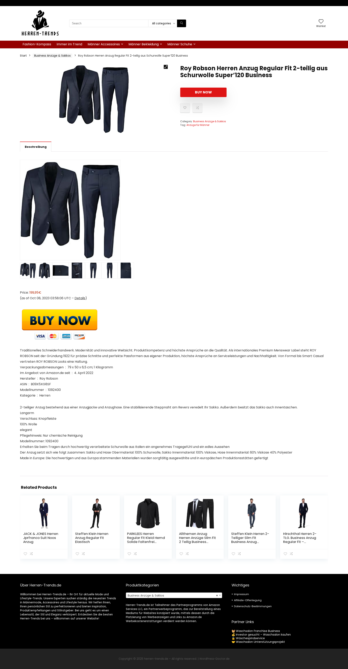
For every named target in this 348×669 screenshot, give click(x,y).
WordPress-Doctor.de (214, 659)
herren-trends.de (156, 659)
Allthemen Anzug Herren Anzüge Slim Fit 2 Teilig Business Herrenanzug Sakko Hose (197, 541)
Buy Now (203, 92)
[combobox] (174, 595)
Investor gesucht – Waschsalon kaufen (263, 635)
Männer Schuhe (179, 44)
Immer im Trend (69, 44)
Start (23, 56)
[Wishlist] (321, 21)
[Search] (181, 23)
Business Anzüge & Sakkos (52, 56)
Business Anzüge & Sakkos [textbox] (173, 595)
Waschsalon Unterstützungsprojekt (260, 642)
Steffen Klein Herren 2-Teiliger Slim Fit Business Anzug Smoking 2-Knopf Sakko (250, 541)
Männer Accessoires (104, 44)
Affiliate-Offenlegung (248, 600)
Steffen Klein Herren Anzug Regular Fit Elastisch (91, 537)
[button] (166, 67)
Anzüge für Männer (197, 125)
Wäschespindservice (250, 638)
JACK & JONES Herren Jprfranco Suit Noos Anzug (40, 537)
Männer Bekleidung (143, 44)
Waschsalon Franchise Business (258, 631)
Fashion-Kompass (37, 44)
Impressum (241, 594)
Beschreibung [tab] (36, 147)
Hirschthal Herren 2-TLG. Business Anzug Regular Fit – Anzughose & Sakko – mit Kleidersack (301, 541)
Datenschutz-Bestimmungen (253, 606)
